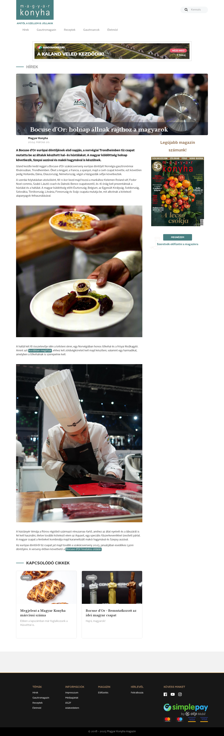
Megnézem (177, 237)
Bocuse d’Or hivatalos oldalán (83, 549)
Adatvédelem (72, 708)
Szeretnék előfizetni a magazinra (177, 244)
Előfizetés (103, 693)
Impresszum (71, 693)
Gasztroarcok (91, 30)
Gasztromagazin (46, 30)
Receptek (69, 30)
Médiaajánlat (71, 698)
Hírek (25, 30)
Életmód (112, 30)
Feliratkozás (137, 693)
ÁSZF (68, 703)
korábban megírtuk (40, 350)
